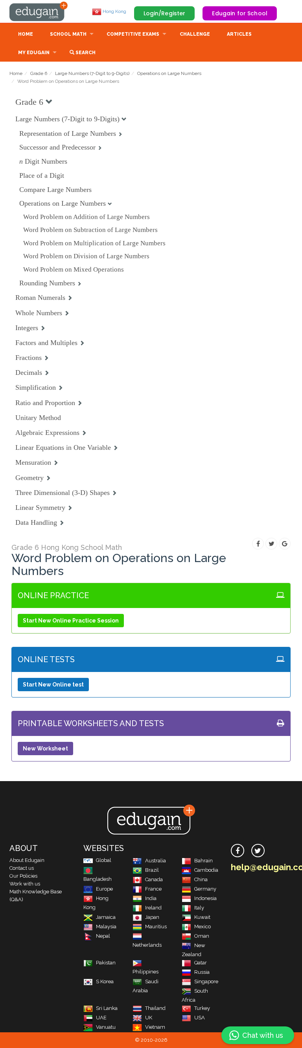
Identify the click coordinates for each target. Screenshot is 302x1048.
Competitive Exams (133, 34)
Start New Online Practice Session (71, 620)
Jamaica (106, 917)
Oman (201, 936)
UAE (101, 1018)
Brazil (152, 870)
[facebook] (237, 850)
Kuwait (202, 917)
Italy (199, 908)
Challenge (195, 34)
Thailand (155, 1008)
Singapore (206, 981)
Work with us (24, 884)
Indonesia (205, 898)
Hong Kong (113, 11)
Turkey (202, 1008)
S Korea (105, 981)
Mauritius (156, 926)
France (153, 889)
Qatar (200, 963)
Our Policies (23, 876)
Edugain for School (239, 13)
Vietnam (155, 1027)
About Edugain (26, 860)
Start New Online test (53, 684)
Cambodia (206, 870)
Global (103, 860)
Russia (202, 972)
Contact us (21, 868)
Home (25, 34)
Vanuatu (106, 1027)
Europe (104, 889)
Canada (154, 879)
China (201, 879)
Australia (155, 861)
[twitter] (258, 850)
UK (148, 1018)
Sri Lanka (107, 1008)
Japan (152, 917)
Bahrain (203, 861)
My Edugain (34, 52)
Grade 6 (38, 73)
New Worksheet (45, 748)
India (151, 898)
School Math (68, 34)
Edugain (38, 11)
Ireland (153, 908)
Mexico (202, 926)
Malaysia (106, 926)
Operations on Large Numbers (169, 73)
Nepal (103, 936)
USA (199, 1018)
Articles (239, 34)
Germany (205, 889)
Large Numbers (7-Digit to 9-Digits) (92, 73)
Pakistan (106, 963)
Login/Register (165, 13)
